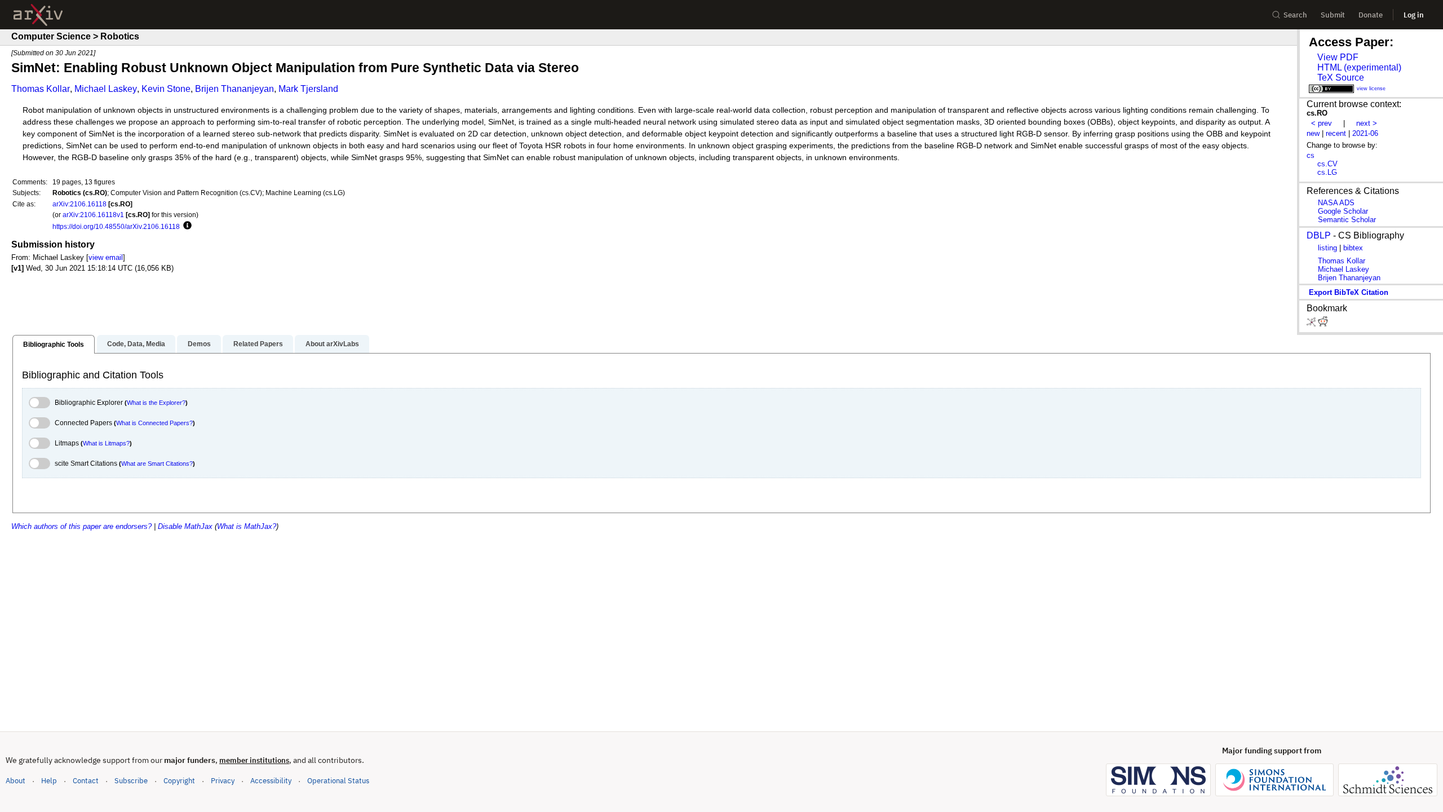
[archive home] (38, 15)
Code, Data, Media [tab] (136, 344)
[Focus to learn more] (186, 226)
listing (1327, 248)
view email (105, 257)
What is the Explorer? (156, 402)
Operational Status (338, 780)
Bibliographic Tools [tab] (53, 344)
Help (49, 780)
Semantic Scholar (1347, 219)
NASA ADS (1336, 202)
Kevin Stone (166, 89)
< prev (1321, 123)
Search (1295, 15)
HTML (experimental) (1359, 67)
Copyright (179, 780)
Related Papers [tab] (258, 344)
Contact (86, 780)
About (15, 780)
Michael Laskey (105, 89)
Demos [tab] (199, 344)
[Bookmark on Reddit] (1323, 324)
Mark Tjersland (308, 89)
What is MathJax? (246, 526)
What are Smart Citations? (157, 463)
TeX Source (1340, 77)
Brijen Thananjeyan (234, 89)
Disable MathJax (185, 526)
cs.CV (1327, 164)
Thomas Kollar (40, 89)
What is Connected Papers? (154, 423)
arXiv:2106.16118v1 (93, 214)
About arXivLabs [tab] (332, 344)
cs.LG (1327, 172)
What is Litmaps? (106, 443)
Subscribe (131, 780)
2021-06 (1365, 133)
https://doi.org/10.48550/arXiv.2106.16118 (116, 226)
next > (1366, 123)
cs (1310, 155)
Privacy (222, 780)
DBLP (1319, 235)
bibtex (1353, 248)
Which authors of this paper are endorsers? (81, 526)
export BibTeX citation (1348, 292)
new (1313, 133)
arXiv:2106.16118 (79, 204)
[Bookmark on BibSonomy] (1312, 324)
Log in (1414, 15)
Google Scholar (1343, 211)
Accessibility (270, 780)
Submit (1333, 15)
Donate (1370, 15)
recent (1336, 133)
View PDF (1337, 57)
